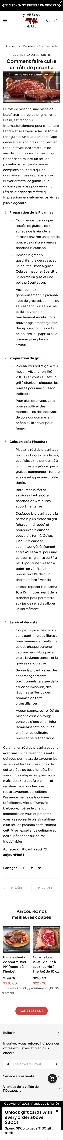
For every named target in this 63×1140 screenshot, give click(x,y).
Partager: (10, 868)
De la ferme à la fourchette (40, 46)
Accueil (10, 46)
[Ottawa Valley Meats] (31, 20)
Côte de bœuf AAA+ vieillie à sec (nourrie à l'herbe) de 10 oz (46, 964)
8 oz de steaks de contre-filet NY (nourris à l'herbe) (14, 964)
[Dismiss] (57, 1111)
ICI (45, 849)
